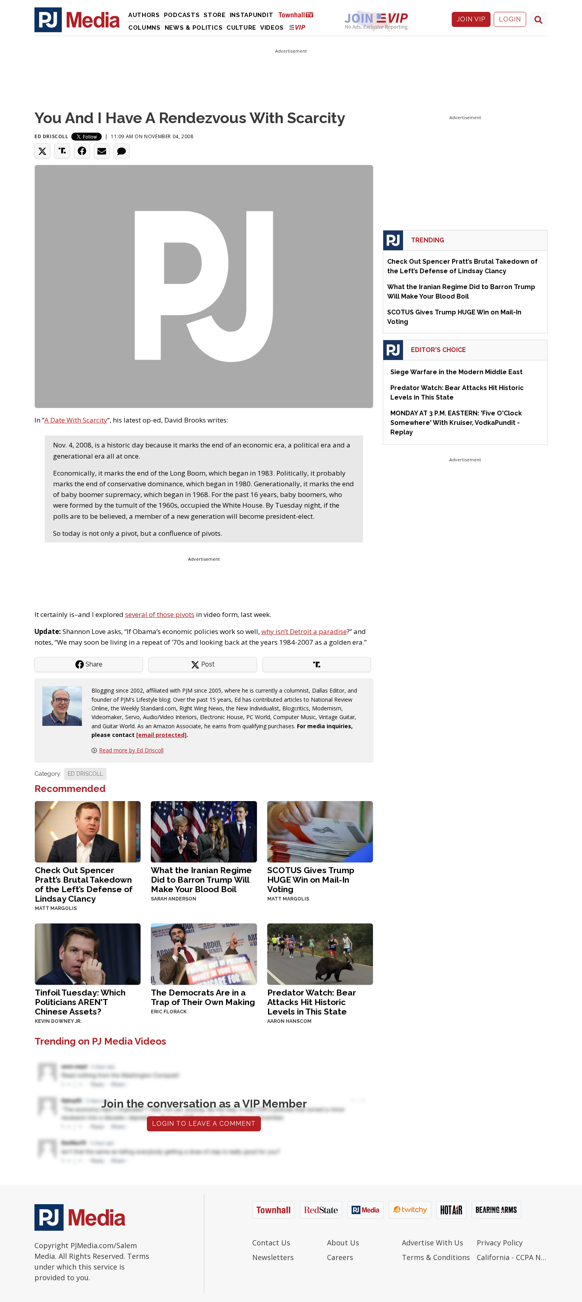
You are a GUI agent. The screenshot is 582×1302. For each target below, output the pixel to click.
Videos (272, 27)
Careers (340, 1257)
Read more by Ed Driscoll (131, 750)
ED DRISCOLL (85, 774)
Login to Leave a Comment (204, 1123)
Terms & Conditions (436, 1257)
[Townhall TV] (299, 14)
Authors (144, 15)
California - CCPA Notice (512, 1257)
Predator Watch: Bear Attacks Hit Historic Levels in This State (311, 1002)
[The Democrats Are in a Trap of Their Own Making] (204, 953)
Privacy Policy (500, 1242)
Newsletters (273, 1257)
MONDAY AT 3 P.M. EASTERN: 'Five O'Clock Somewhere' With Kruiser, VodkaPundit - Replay (456, 422)
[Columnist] (65, 705)
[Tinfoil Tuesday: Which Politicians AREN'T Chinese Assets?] (88, 953)
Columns (144, 27)
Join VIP (471, 19)
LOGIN (510, 19)
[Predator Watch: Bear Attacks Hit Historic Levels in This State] (320, 953)
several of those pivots (159, 614)
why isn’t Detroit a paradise (304, 631)
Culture (241, 27)
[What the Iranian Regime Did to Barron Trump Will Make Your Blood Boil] (204, 831)
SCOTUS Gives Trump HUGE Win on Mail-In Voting (310, 879)
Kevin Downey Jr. (58, 1021)
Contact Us (271, 1242)
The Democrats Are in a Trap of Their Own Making (203, 997)
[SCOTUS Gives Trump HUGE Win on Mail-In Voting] (320, 831)
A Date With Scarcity (75, 419)
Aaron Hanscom (289, 1021)
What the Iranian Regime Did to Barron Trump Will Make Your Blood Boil (201, 879)
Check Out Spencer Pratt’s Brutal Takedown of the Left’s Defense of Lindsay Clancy (84, 884)
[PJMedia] (77, 19)
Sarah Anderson (173, 899)
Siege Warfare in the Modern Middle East (456, 372)
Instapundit (252, 15)
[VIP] (297, 27)
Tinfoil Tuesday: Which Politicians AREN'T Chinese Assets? (80, 1002)
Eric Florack (168, 1012)
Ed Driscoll (51, 136)
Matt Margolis (56, 908)
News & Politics (194, 27)
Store (215, 15)
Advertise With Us (432, 1242)
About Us (343, 1242)
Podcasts (182, 15)
